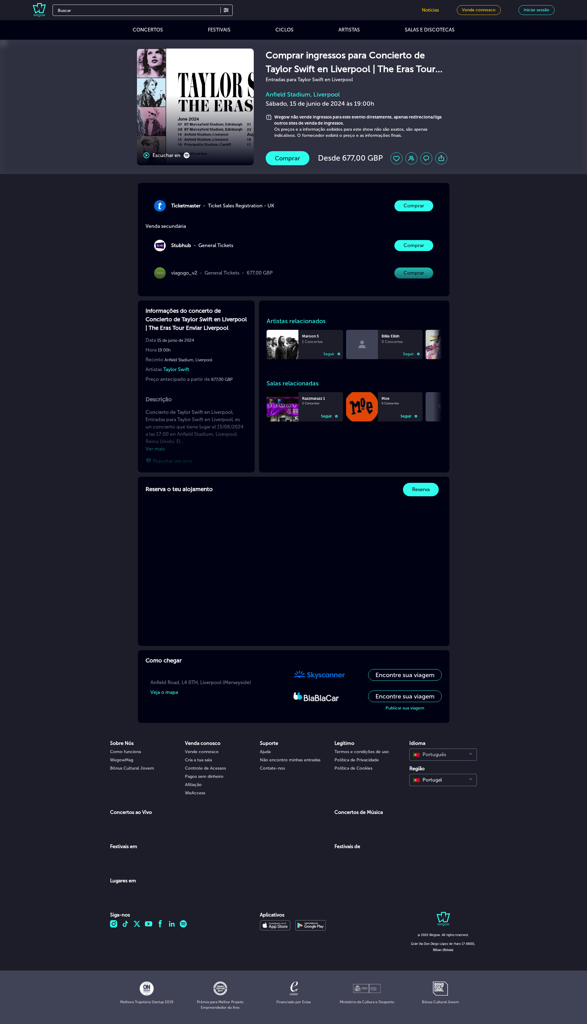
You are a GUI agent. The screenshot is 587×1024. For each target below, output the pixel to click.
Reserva (421, 489)
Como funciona (125, 751)
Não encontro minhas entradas (290, 760)
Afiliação (193, 784)
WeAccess (195, 793)
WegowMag (121, 760)
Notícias (430, 10)
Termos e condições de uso (361, 751)
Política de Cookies (353, 768)
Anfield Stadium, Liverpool (303, 94)
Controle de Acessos (205, 768)
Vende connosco (202, 751)
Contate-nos (272, 768)
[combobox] (443, 754)
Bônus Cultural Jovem (132, 768)
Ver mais (155, 449)
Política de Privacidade (356, 760)
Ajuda (265, 751)
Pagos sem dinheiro (204, 776)
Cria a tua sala (198, 760)
